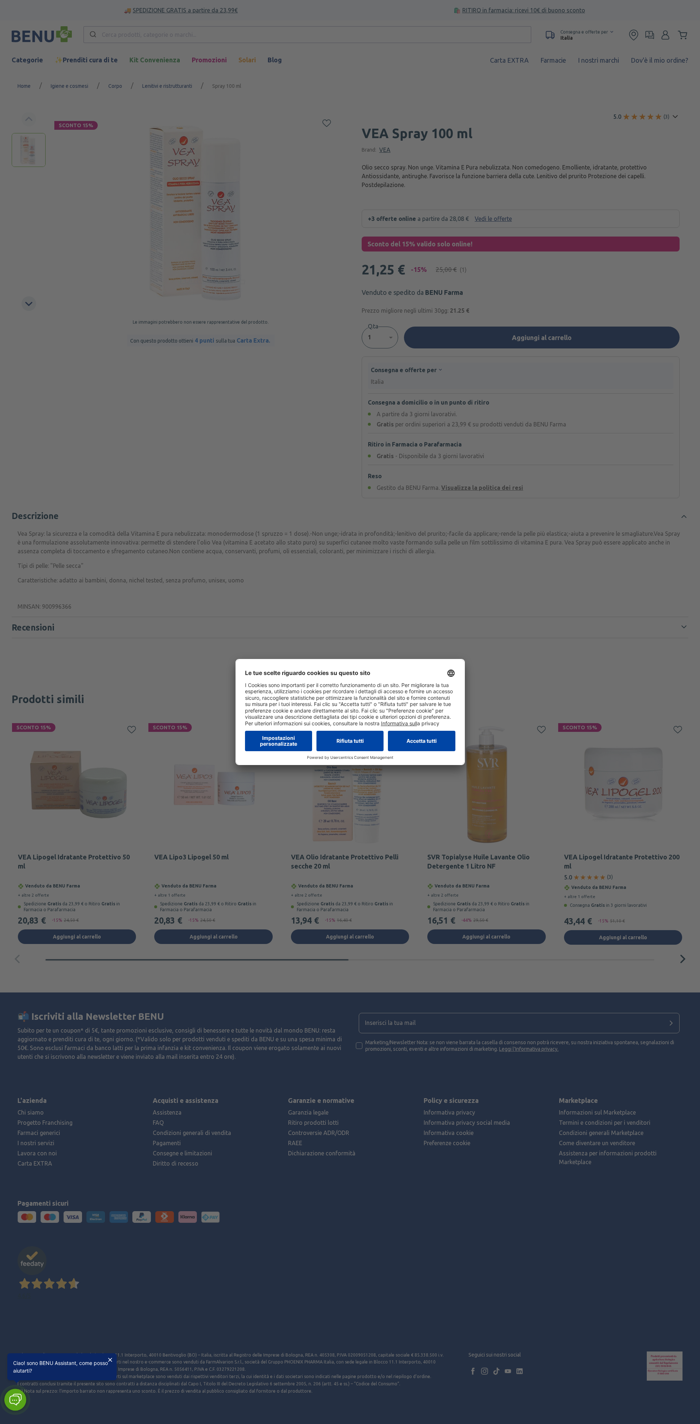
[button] (15, 1400)
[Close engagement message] (110, 1359)
